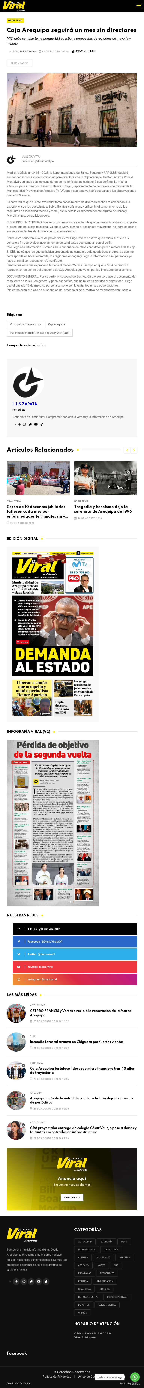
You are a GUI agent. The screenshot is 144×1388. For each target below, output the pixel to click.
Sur (32, 1036)
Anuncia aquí (72, 1181)
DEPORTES (83, 1305)
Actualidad (38, 1005)
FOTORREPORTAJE (117, 1297)
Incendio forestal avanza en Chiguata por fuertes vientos (77, 1042)
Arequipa (36, 1092)
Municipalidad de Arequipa (25, 324)
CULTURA (83, 1257)
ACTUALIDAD (85, 1241)
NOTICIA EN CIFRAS (88, 1297)
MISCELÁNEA (103, 1257)
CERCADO (83, 1265)
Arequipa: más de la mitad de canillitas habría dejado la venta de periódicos (81, 1100)
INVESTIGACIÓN (105, 1281)
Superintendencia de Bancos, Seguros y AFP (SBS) (40, 332)
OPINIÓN (82, 1312)
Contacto (72, 1197)
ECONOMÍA (106, 1241)
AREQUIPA (124, 1257)
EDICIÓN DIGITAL (107, 1305)
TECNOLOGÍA (111, 1249)
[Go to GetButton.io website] (135, 1384)
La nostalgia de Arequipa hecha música (104, 509)
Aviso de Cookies (89, 1376)
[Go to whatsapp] (135, 1377)
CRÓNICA (105, 1289)
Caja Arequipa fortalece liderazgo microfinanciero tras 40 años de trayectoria (82, 1071)
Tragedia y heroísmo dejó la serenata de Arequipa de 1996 (35, 509)
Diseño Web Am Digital (18, 1383)
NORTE (101, 1265)
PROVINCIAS (84, 1273)
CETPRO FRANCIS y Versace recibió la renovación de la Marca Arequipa (80, 1013)
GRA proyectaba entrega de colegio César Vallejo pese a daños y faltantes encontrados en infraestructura (83, 1130)
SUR (116, 1265)
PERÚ (124, 1241)
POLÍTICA (83, 1281)
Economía (36, 1063)
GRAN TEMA (84, 1289)
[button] (127, 450)
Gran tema (14, 501)
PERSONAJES (107, 1273)
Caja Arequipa (56, 324)
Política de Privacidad (57, 1376)
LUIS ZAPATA (27, 51)
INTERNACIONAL (86, 1249)
